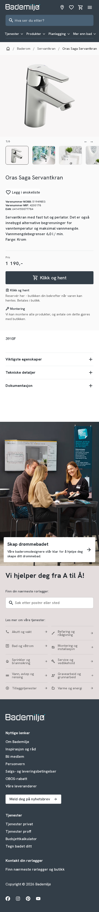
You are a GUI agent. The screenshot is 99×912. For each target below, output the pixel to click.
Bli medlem (15, 756)
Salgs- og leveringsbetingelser (31, 771)
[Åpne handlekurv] (80, 7)
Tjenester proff (18, 831)
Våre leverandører (21, 786)
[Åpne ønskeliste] (71, 7)
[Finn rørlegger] (62, 7)
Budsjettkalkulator (21, 838)
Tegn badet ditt (19, 846)
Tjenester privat (19, 824)
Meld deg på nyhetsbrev (29, 799)
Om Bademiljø (17, 741)
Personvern (15, 763)
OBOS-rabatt (16, 778)
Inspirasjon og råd (21, 749)
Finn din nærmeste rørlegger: (27, 591)
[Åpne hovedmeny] (89, 7)
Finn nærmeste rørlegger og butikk (35, 869)
